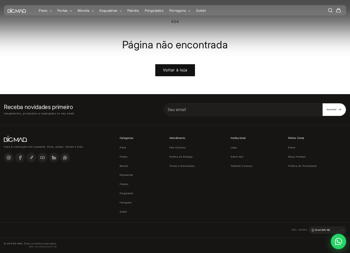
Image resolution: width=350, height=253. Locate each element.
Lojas (234, 147)
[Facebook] (20, 157)
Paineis (124, 184)
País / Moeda (299, 230)
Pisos (44, 10)
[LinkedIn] (54, 157)
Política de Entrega (180, 156)
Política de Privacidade (302, 165)
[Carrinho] (338, 10)
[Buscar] (330, 10)
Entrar (291, 147)
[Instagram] (9, 157)
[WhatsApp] (65, 157)
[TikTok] (31, 157)
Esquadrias (109, 10)
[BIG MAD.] (17, 10)
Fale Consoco (177, 147)
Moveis (124, 165)
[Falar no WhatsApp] (338, 241)
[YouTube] (42, 157)
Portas (63, 10)
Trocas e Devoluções (182, 165)
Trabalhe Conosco (242, 165)
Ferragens (178, 10)
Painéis (133, 10)
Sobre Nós (237, 156)
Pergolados (154, 10)
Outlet (201, 10)
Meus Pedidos (297, 156)
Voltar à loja (175, 70)
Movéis (84, 10)
